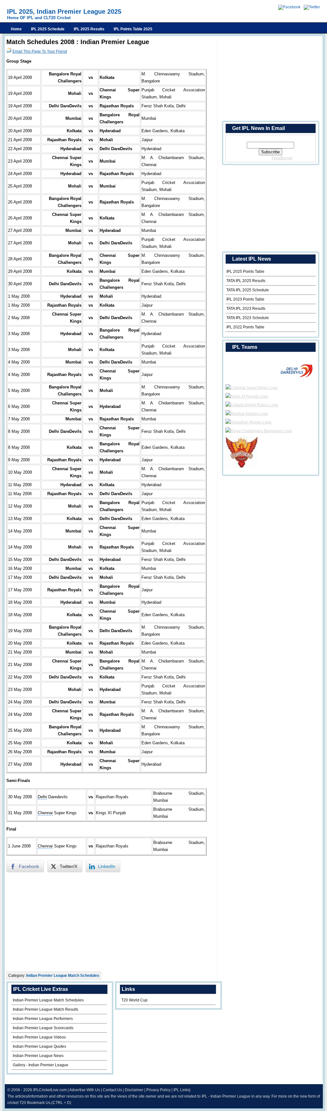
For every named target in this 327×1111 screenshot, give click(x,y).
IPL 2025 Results (89, 29)
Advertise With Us (84, 1090)
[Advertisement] (111, 922)
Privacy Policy (158, 1090)
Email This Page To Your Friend (39, 51)
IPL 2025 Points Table (245, 271)
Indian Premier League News (38, 1056)
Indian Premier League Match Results (45, 1009)
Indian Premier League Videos (39, 1037)
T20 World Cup (134, 1000)
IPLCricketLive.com (50, 1090)
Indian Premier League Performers (43, 1018)
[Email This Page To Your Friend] (8, 51)
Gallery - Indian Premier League (40, 1065)
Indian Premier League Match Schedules (62, 975)
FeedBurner (282, 158)
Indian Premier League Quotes (39, 1046)
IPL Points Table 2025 (133, 29)
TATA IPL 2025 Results (245, 281)
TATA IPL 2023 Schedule (247, 318)
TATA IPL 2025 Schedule (247, 290)
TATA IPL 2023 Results (245, 308)
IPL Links (181, 1090)
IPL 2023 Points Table (245, 299)
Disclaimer (134, 1090)
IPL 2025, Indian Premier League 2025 (64, 11)
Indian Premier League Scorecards (43, 1028)
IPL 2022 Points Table (245, 327)
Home (16, 29)
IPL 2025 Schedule (48, 29)
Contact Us (112, 1090)
